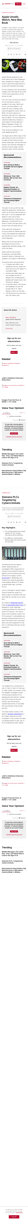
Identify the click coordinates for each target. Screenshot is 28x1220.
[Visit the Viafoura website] (22, 420)
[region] (14, 416)
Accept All (14, 1216)
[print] (25, 54)
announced (5, 578)
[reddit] (17, 54)
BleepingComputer (17, 603)
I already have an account (14, 436)
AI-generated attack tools (14, 605)
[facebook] (8, 54)
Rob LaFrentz (14, 42)
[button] (3, 4)
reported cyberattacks (15, 714)
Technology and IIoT (8, 12)
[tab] (6, 413)
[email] (19, 54)
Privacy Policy (19, 1212)
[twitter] (14, 54)
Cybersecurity (6, 492)
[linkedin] (11, 54)
